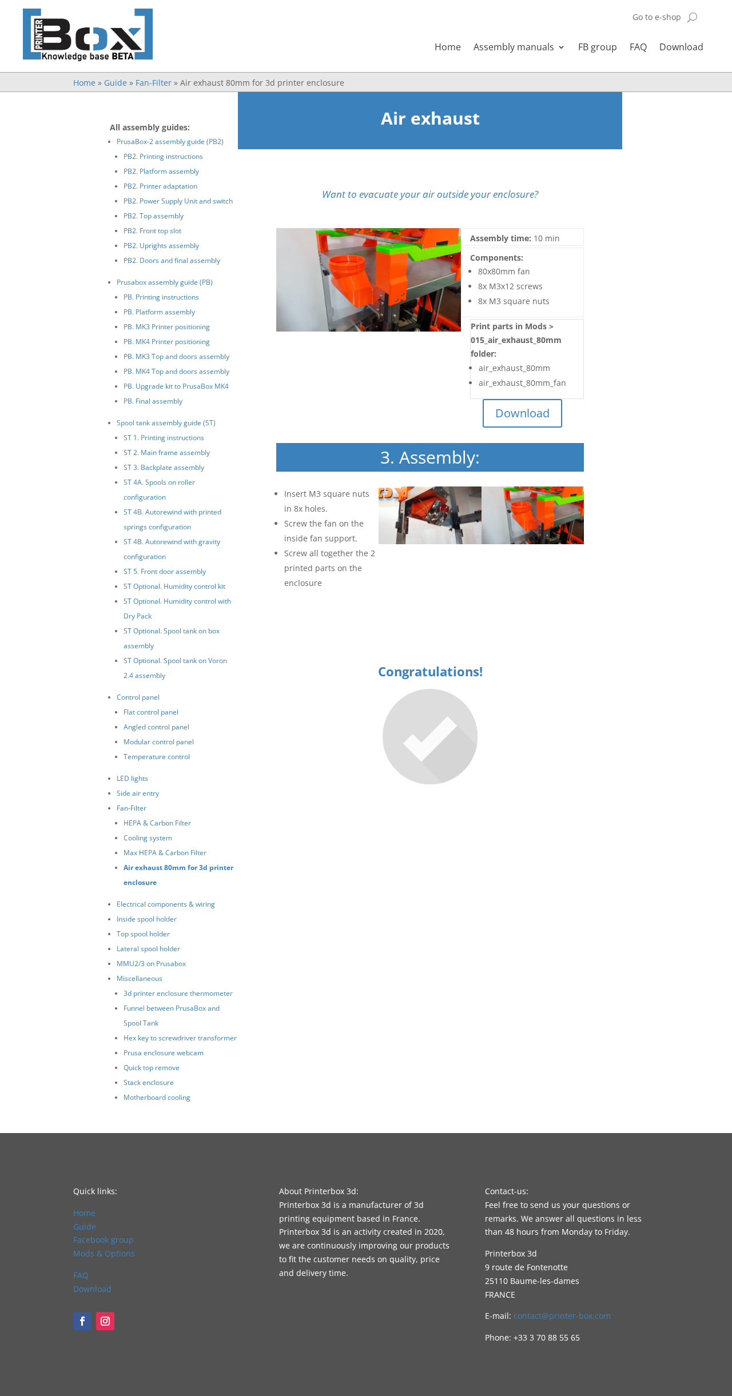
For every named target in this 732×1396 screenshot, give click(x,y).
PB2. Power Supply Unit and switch (178, 201)
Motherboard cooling (157, 1097)
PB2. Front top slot (152, 231)
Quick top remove (152, 1067)
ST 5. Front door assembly (165, 571)
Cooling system (148, 838)
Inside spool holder (147, 919)
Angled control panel (156, 727)
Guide (115, 82)
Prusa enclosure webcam (164, 1053)
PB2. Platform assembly (161, 171)
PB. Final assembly (153, 401)
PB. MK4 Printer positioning (167, 341)
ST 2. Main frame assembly (167, 452)
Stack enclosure (149, 1082)
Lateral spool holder (148, 949)
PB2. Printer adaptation (160, 186)
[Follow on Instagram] (105, 1321)
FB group (597, 48)
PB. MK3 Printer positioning (167, 327)
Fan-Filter (154, 82)
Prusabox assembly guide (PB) (165, 282)
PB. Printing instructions (161, 297)
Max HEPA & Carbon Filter (165, 852)
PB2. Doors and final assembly (172, 260)
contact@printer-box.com (562, 1315)
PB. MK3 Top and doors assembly (176, 356)
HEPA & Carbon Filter (157, 823)
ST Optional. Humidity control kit (174, 586)
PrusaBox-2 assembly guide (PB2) (170, 141)
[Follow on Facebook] (82, 1321)
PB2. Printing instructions (163, 156)
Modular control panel (159, 742)
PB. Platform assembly (159, 312)
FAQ (638, 48)
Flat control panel (151, 712)
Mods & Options (104, 1253)
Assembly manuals (514, 48)
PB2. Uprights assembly (161, 245)
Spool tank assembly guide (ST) (166, 423)
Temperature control (157, 756)
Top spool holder (143, 934)
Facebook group (103, 1239)
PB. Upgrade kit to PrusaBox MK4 (176, 386)
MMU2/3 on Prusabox (151, 963)
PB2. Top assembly (154, 216)
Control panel (138, 697)
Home (448, 48)
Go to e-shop (656, 17)
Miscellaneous (139, 978)
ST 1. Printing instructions (164, 437)
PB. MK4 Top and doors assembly (176, 371)
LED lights (132, 778)
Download (681, 48)
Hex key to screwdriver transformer (180, 1038)
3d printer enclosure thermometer (178, 993)
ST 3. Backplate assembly (164, 467)
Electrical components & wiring (166, 904)
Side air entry (138, 793)
